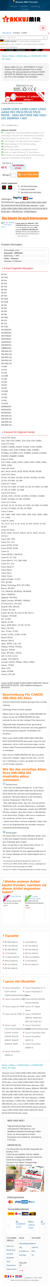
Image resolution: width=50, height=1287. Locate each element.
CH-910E (4, 404)
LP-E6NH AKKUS (12, 957)
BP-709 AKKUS (31, 946)
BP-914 (4, 281)
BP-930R (4, 302)
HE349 (2, 47)
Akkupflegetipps (24, 1244)
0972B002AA (6, 333)
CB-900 (4, 382)
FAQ (20, 1247)
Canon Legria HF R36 (14, 1006)
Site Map (22, 1255)
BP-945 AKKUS (31, 950)
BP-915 (4, 284)
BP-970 (4, 321)
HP (33, 1255)
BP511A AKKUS (11, 961)
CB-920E (4, 391)
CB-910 (4, 385)
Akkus (11, 56)
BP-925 (4, 290)
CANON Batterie (30, 212)
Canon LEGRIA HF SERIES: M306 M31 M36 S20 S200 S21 (33, 1018)
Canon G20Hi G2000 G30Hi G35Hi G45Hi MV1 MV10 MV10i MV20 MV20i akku (24, 208)
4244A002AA (6, 342)
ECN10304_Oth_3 (12, 125)
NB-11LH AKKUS (32, 957)
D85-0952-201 (6, 360)
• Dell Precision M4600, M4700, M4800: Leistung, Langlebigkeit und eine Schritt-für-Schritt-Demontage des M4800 (24, 865)
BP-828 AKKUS (11, 942)
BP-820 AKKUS (11, 968)
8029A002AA (6, 410)
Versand (25, 9)
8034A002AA (6, 413)
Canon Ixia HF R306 (13, 1014)
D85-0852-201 (6, 354)
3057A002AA (6, 336)
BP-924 (4, 287)
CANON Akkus (22, 56)
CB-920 (4, 388)
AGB (8, 1262)
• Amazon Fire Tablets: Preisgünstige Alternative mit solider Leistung (24, 869)
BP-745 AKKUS (11, 946)
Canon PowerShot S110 (35, 1033)
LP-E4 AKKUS (10, 953)
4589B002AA (6, 407)
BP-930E (4, 299)
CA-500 (4, 394)
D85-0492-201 (6, 416)
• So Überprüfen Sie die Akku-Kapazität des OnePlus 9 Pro (22, 861)
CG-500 (4, 397)
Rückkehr (24, 6)
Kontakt (34, 2)
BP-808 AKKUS (11, 950)
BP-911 (4, 274)
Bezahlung (35, 6)
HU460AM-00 (35, 41)
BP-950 (4, 311)
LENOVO (35, 1247)
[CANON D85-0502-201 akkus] (24, 85)
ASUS (34, 1244)
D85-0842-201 (6, 351)
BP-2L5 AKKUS (31, 964)
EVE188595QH (12, 47)
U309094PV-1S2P (7, 44)
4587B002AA (6, 345)
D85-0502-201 (17, 212)
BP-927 (4, 293)
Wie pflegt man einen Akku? (31, 192)
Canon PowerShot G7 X (35, 988)
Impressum (11, 1265)
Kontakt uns (24, 1251)
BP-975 (4, 324)
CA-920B (4, 376)
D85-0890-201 (6, 422)
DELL (34, 1251)
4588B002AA (6, 348)
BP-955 (4, 314)
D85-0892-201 (6, 425)
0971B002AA (6, 330)
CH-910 (4, 400)
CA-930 (4, 379)
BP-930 (4, 296)
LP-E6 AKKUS (31, 961)
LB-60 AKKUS (31, 942)
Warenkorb (6, 33)
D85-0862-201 (6, 357)
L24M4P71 (19, 44)
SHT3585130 (28, 44)
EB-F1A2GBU (39, 44)
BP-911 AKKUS (31, 953)
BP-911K (4, 277)
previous (8, 1226)
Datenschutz (12, 1269)
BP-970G (4, 327)
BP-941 (4, 305)
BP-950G (4, 317)
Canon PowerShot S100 (15, 999)
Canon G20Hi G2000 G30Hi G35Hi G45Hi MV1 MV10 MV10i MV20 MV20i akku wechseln (24, 203)
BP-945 (4, 308)
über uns (13, 6)
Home (4, 56)
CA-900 (4, 367)
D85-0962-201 (6, 364)
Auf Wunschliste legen (29, 186)
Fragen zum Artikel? (28, 189)
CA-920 (4, 373)
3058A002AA (6, 339)
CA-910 (4, 370)
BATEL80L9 (25, 41)
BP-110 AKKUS (11, 964)
